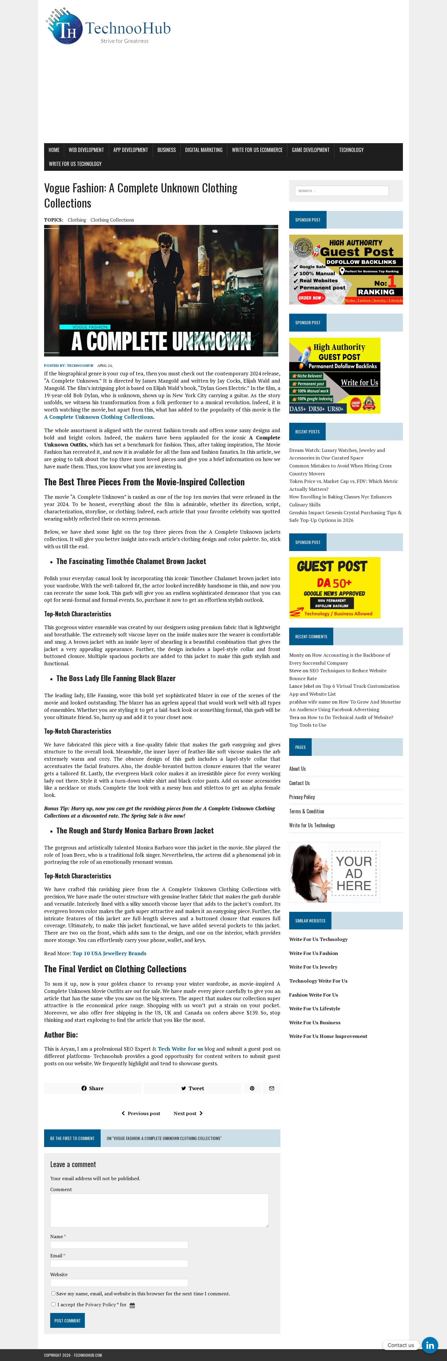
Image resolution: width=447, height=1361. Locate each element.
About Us (297, 768)
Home (54, 149)
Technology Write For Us (318, 980)
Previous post (144, 1113)
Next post (185, 1113)
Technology (351, 149)
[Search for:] (342, 190)
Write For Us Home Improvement (328, 1036)
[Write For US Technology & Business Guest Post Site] (223, 26)
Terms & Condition (306, 811)
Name (57, 1236)
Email (56, 1255)
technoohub (80, 365)
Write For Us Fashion (313, 953)
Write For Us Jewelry (313, 966)
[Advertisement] (223, 97)
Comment (61, 1189)
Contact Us (299, 783)
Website (59, 1274)
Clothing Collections (112, 220)
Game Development (311, 149)
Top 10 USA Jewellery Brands (109, 953)
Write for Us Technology (75, 163)
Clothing (77, 220)
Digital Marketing (204, 149)
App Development (130, 149)
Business (167, 149)
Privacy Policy (100, 1304)
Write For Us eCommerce (257, 149)
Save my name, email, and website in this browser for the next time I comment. (143, 1293)
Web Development (86, 149)
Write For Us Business (315, 1022)
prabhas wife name (310, 701)
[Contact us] (430, 1345)
